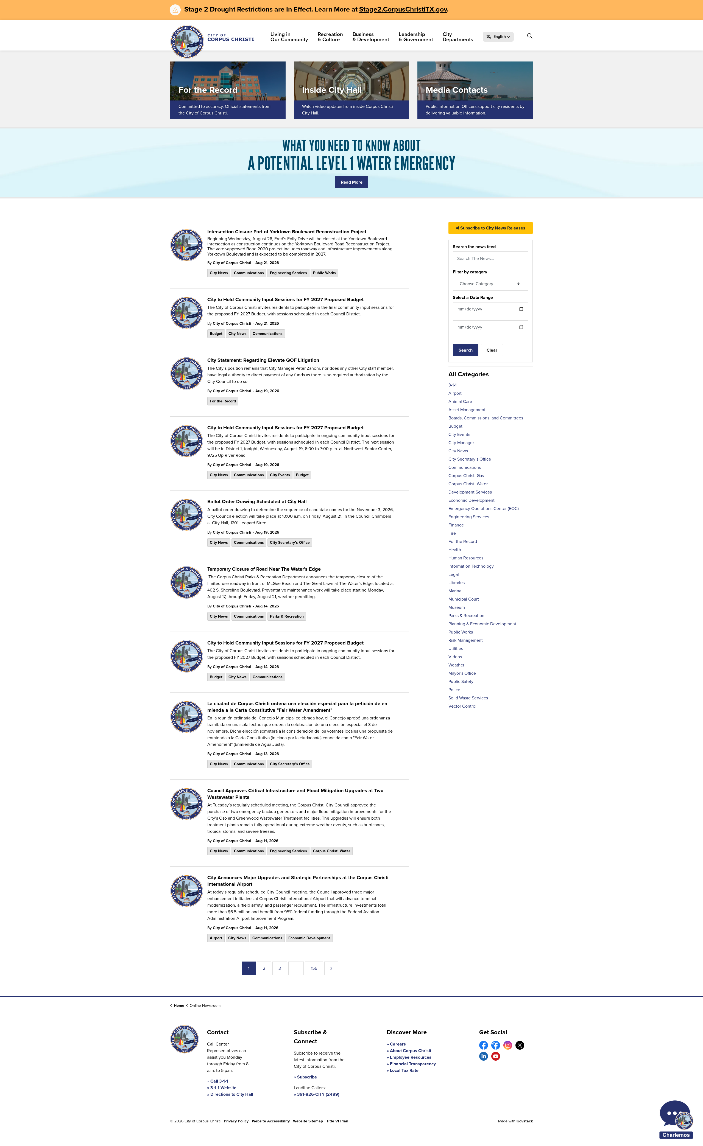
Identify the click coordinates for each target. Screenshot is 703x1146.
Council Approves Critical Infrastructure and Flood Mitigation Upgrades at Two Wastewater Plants (295, 794)
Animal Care (460, 401)
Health (454, 550)
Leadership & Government (416, 36)
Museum (456, 607)
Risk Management (465, 640)
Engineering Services (288, 273)
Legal (453, 574)
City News (219, 273)
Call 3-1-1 (219, 1081)
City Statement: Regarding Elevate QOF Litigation (263, 360)
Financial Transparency (413, 1064)
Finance (456, 525)
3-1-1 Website (223, 1088)
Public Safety (460, 681)
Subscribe (307, 1077)
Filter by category (470, 271)
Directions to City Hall (231, 1094)
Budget (216, 334)
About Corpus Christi (410, 1050)
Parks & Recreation (287, 616)
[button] (498, 36)
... (296, 969)
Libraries (456, 582)
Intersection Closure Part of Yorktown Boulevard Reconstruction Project (286, 232)
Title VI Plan (337, 1121)
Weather (456, 665)
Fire (452, 533)
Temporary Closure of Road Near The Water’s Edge (264, 569)
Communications (249, 273)
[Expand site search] (530, 36)
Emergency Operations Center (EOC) (483, 508)
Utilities (455, 648)
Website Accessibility (271, 1121)
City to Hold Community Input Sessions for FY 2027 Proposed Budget (285, 299)
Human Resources (465, 558)
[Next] (331, 968)
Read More (351, 182)
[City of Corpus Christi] (212, 42)
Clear (492, 350)
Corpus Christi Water (331, 851)
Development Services (470, 492)
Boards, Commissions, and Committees (485, 418)
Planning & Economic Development (482, 624)
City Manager (461, 442)
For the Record (223, 401)
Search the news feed (474, 246)
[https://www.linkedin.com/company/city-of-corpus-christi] (483, 1056)
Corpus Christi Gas (466, 475)
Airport (216, 938)
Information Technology (471, 566)
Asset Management (467, 410)
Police (454, 690)
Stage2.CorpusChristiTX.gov (403, 9)
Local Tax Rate (404, 1070)
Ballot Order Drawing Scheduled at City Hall (257, 501)
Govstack (525, 1121)
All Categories (468, 374)
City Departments (458, 36)
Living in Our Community (289, 36)
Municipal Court (463, 599)
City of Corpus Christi (232, 263)
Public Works (324, 273)
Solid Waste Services (468, 698)
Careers (398, 1044)
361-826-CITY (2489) (318, 1094)
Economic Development (309, 938)
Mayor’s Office (462, 673)
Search (466, 350)
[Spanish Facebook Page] (495, 1045)
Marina (454, 591)
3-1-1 (452, 385)
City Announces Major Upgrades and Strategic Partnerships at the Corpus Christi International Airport (298, 881)
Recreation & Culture (330, 36)
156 (314, 968)
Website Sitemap (308, 1121)
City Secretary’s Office (290, 542)
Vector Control (462, 706)
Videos (455, 657)
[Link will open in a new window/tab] (483, 1045)
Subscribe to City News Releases (492, 228)
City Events (280, 475)
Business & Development (371, 36)
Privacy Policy (236, 1121)
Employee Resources (410, 1057)
